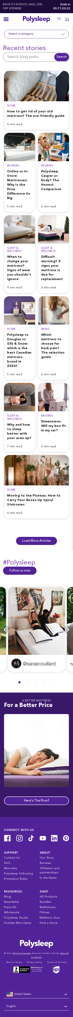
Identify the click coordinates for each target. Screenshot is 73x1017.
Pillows (45, 912)
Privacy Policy (34, 962)
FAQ (7, 863)
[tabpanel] (36, 629)
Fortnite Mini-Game (17, 923)
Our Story (47, 857)
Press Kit (10, 907)
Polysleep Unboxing (18, 873)
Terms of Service (57, 962)
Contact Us (12, 857)
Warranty (10, 868)
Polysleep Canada (22, 953)
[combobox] (36, 994)
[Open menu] (6, 19)
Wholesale (11, 912)
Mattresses (48, 907)
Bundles (46, 902)
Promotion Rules (16, 878)
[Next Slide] (68, 629)
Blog (7, 896)
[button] (67, 19)
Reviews (45, 863)
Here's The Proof (36, 800)
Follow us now (19, 570)
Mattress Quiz (50, 917)
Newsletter (11, 902)
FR (59, 19)
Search (62, 57)
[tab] (19, 682)
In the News (48, 877)
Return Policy (14, 962)
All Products (48, 896)
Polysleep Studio (16, 917)
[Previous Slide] (5, 629)
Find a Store (49, 923)
